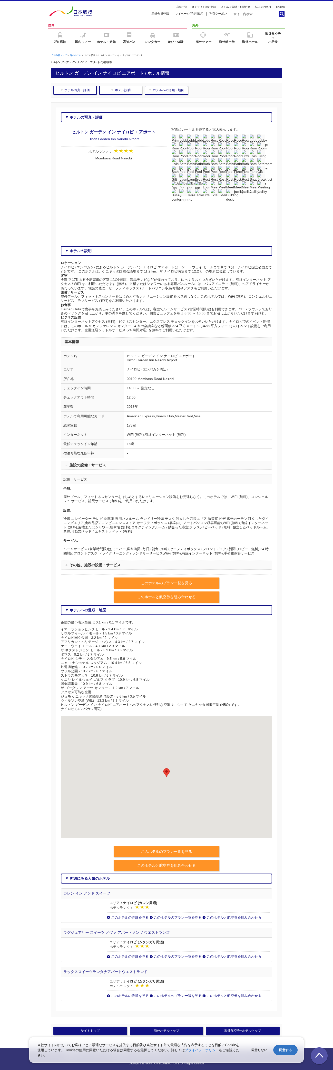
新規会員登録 (160, 13)
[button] (166, 772)
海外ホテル (75, 55)
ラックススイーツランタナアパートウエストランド (105, 972)
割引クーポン (218, 13)
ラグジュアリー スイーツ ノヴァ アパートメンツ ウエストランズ (116, 932)
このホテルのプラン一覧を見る (178, 917)
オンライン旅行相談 (204, 6)
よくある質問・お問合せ (235, 6)
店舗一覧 (181, 6)
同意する (285, 1050)
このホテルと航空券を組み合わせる (234, 917)
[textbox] (255, 14)
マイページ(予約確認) (189, 13)
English (280, 6)
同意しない (259, 1050)
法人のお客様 (263, 6)
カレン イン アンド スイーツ (86, 893)
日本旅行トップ (59, 55)
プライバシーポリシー (202, 1050)
